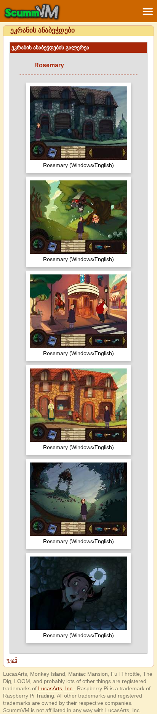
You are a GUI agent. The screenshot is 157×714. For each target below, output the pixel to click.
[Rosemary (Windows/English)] (78, 124)
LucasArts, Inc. (56, 688)
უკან (11, 660)
